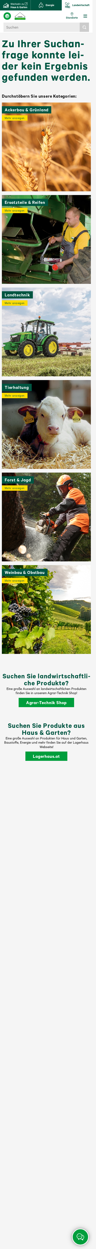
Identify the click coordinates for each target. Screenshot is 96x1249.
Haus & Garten (18, 5)
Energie (50, 5)
